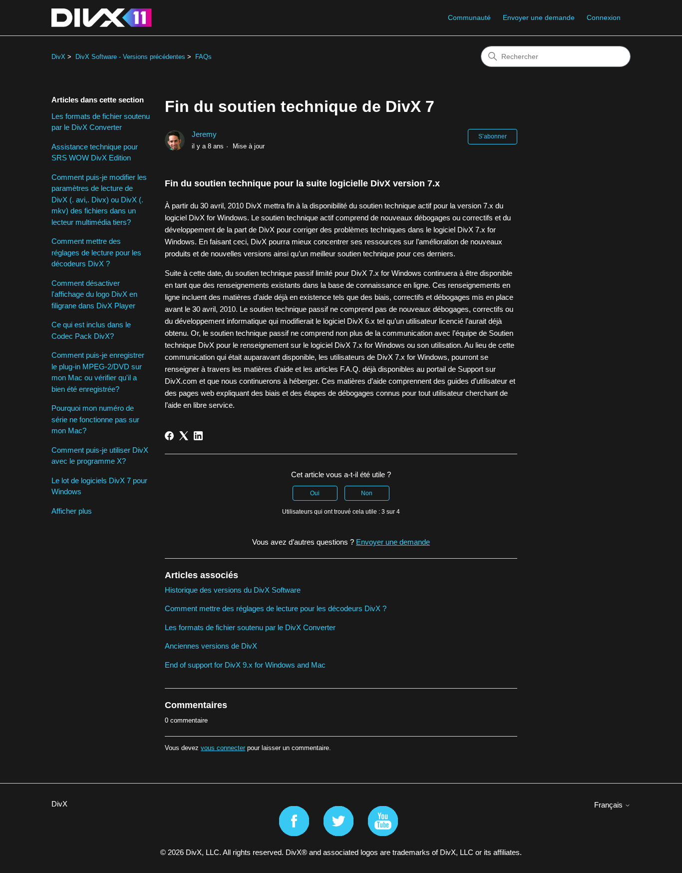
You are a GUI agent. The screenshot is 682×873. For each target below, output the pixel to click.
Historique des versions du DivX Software (233, 590)
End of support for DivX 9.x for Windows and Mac (245, 665)
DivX (58, 56)
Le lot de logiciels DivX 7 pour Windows (99, 486)
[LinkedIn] (198, 435)
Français (609, 805)
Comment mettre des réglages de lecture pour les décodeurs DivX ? (96, 252)
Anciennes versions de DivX (211, 646)
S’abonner (492, 136)
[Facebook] (169, 435)
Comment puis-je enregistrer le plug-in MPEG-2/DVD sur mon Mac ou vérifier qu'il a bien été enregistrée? (97, 372)
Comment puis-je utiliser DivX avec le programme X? (99, 456)
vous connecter (223, 748)
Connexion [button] (604, 17)
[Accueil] (101, 17)
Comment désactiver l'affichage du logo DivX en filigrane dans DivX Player (94, 294)
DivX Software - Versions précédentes (130, 56)
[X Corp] (183, 435)
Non (366, 493)
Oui (315, 493)
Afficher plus (71, 511)
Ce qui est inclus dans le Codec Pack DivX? (91, 330)
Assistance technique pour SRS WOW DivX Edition (94, 152)
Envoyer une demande (539, 17)
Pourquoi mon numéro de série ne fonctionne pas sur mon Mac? (95, 419)
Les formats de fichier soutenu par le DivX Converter (100, 122)
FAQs (203, 56)
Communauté (469, 17)
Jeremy (204, 134)
